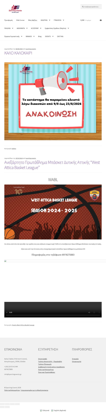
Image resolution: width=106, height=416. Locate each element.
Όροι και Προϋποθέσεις (46, 372)
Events (14, 325)
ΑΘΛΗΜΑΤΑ (21, 28)
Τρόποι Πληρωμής (45, 364)
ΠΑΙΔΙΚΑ (7, 28)
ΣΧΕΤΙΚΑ (60, 36)
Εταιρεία (75, 359)
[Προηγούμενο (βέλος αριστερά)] (2, 407)
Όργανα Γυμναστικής (11, 36)
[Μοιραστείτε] (12, 404)
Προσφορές (8, 20)
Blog (40, 36)
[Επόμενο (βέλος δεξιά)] (7, 407)
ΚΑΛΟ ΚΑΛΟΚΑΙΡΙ (18, 53)
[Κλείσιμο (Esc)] (17, 404)
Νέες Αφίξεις (32, 20)
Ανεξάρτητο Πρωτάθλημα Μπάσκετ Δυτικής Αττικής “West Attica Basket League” (52, 165)
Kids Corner (20, 20)
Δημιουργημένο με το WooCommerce (34, 390)
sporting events (31, 49)
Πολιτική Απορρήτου (46, 370)
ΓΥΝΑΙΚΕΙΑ (57, 20)
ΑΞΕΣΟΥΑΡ (35, 28)
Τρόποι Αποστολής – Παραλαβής (50, 361)
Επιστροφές (42, 359)
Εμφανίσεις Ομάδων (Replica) (55, 28)
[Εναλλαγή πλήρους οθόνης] (7, 404)
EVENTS (48, 36)
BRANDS (29, 36)
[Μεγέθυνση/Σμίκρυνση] (2, 404)
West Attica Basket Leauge (25, 325)
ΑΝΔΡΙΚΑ (44, 20)
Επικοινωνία (76, 361)
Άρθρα (14, 149)
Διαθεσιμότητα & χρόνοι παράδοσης (51, 367)
